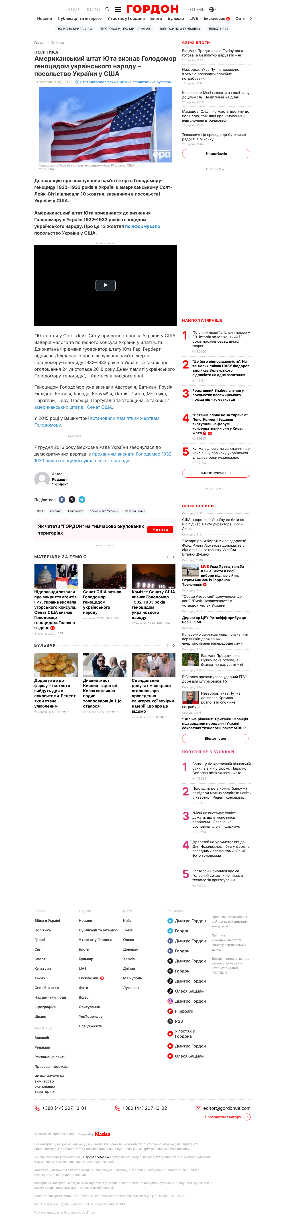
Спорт (40, 959)
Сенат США (99, 407)
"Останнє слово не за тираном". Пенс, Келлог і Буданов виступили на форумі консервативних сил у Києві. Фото (220, 424)
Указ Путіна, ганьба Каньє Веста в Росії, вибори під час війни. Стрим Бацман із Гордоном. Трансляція (213, 575)
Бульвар (176, 18)
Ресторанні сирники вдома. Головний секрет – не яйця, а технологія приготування (217, 875)
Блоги (156, 18)
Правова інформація (52, 1066)
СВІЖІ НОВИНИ (198, 506)
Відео (84, 997)
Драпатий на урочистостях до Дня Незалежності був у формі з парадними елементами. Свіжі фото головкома (220, 849)
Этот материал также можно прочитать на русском (126, 82)
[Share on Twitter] (72, 500)
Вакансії (42, 1037)
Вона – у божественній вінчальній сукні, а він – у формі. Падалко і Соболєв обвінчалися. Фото (221, 768)
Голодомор (75, 511)
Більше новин (215, 738)
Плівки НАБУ (218, 29)
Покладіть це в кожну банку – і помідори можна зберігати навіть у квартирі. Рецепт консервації (221, 792)
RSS (179, 1021)
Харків (129, 959)
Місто (127, 911)
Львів (128, 930)
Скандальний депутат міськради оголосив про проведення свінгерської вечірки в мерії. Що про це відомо (153, 696)
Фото (240, 18)
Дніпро (129, 968)
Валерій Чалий (135, 511)
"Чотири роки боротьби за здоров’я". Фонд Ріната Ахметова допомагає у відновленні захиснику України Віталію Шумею (214, 547)
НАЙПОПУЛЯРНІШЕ (202, 320)
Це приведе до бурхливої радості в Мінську (214, 136)
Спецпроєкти (90, 1026)
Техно (40, 978)
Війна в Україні (47, 920)
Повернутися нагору (223, 1117)
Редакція (42, 1047)
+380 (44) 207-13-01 (64, 1108)
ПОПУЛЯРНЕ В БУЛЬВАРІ (208, 751)
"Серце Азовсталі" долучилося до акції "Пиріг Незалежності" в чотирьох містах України (212, 601)
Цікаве (40, 1016)
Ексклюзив (215, 18)
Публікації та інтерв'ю (80, 18)
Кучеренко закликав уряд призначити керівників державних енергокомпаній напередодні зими (215, 638)
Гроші (40, 939)
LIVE (193, 18)
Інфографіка (45, 1007)
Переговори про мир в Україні (126, 29)
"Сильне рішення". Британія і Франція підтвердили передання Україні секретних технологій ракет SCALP (215, 723)
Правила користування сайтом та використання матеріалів (230, 921)
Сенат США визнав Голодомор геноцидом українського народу (102, 602)
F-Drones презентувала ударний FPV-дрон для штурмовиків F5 (214, 679)
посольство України (104, 511)
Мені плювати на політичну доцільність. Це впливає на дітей (216, 94)
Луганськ (131, 987)
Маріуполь (132, 978)
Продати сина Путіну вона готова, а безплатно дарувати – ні (212, 52)
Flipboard (184, 1011)
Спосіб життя (47, 987)
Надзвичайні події (50, 997)
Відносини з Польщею (180, 29)
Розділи (85, 911)
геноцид (55, 511)
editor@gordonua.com (227, 1108)
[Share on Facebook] (62, 500)
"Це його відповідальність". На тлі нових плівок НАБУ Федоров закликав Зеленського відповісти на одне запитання (220, 368)
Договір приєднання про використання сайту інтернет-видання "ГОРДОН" (230, 965)
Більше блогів (216, 153)
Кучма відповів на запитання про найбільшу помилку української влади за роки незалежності (221, 453)
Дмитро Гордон (190, 920)
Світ (60, 633)
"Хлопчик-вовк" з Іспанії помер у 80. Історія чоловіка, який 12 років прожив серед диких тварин (221, 339)
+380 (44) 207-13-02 (144, 1108)
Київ (127, 920)
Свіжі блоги (196, 42)
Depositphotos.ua (96, 1157)
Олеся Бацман (189, 991)
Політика (57, 42)
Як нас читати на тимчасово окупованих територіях (49, 1084)
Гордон (39, 42)
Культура (43, 968)
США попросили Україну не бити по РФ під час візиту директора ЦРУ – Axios (213, 524)
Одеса (128, 939)
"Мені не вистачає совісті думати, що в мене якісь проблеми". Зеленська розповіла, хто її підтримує (216, 820)
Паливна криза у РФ (74, 29)
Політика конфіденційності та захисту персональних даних (229, 942)
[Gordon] (152, 9)
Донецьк (130, 949)
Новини (44, 18)
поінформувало (142, 226)
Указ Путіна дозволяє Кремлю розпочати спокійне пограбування (210, 74)
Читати (160, 529)
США (40, 511)
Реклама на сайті (50, 1057)
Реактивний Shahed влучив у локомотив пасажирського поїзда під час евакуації (218, 395)
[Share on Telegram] (82, 500)
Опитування (89, 1007)
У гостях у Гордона (126, 18)
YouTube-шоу (91, 1016)
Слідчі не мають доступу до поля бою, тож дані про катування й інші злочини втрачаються (215, 116)
